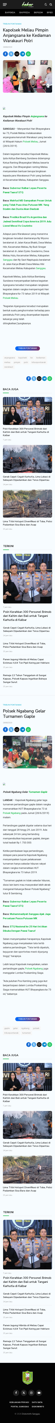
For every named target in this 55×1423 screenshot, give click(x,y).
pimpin (17, 362)
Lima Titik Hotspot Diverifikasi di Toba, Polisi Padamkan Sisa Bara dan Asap (27, 523)
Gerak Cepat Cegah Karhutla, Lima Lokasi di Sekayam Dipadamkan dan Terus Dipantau (26, 478)
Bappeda (25, 12)
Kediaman (40, 358)
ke (32, 358)
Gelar (15, 1028)
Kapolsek (22, 358)
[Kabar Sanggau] (27, 4)
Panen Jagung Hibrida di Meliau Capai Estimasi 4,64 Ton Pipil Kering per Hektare (26, 661)
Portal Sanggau (20, 1407)
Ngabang (25, 1028)
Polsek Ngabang (12, 813)
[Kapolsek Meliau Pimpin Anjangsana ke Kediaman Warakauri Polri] (27, 76)
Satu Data (37, 1402)
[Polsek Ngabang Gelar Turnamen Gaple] (27, 752)
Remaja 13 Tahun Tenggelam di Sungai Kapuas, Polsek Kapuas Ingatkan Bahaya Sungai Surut (25, 679)
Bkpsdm (38, 12)
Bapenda (10, 12)
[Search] (50, 4)
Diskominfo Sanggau (31, 1414)
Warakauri (8, 367)
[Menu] (5, 4)
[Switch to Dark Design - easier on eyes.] (46, 4)
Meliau (7, 362)
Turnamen (26, 1033)
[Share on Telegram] (22, 53)
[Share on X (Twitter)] (11, 53)
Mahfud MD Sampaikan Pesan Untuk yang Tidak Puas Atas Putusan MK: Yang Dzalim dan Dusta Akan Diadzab (27, 205)
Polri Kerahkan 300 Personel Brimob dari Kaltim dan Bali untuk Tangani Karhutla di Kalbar (26, 432)
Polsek (36, 1028)
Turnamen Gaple (37, 791)
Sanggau (8, 259)
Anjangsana (37, 116)
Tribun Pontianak (12, 24)
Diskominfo (38, 1407)
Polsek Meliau (30, 141)
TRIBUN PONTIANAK (27, 348)
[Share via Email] (16, 53)
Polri (26, 362)
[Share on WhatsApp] (28, 53)
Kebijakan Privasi (19, 1402)
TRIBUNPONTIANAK (39, 362)
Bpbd (50, 12)
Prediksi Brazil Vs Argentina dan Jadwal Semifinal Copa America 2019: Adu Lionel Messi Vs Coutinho (27, 221)
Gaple (7, 1028)
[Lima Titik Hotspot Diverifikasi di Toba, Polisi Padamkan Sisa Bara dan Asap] (27, 504)
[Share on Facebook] (5, 53)
